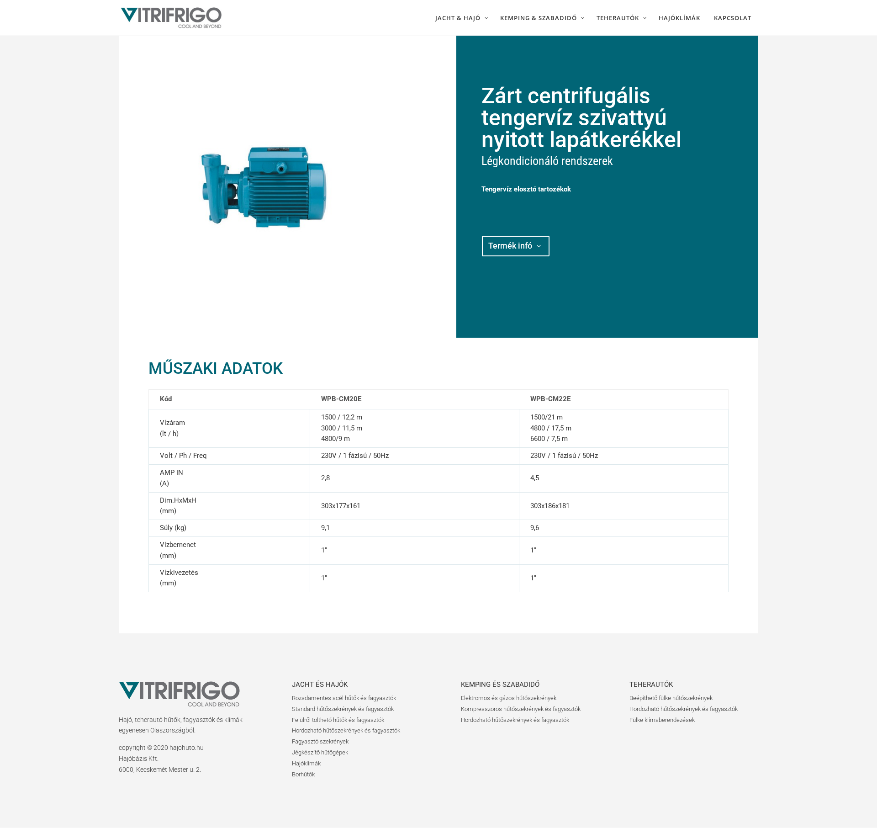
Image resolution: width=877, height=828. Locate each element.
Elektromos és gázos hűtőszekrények (508, 698)
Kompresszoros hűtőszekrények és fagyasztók (521, 709)
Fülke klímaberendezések (662, 720)
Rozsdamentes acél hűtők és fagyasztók (344, 698)
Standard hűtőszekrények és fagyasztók (343, 709)
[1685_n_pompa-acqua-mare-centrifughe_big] (270, 335)
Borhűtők (303, 774)
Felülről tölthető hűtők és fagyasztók (338, 720)
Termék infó (510, 245)
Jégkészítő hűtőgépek (320, 752)
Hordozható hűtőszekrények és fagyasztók (346, 730)
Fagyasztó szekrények (320, 741)
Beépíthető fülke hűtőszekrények (671, 698)
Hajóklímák (306, 763)
